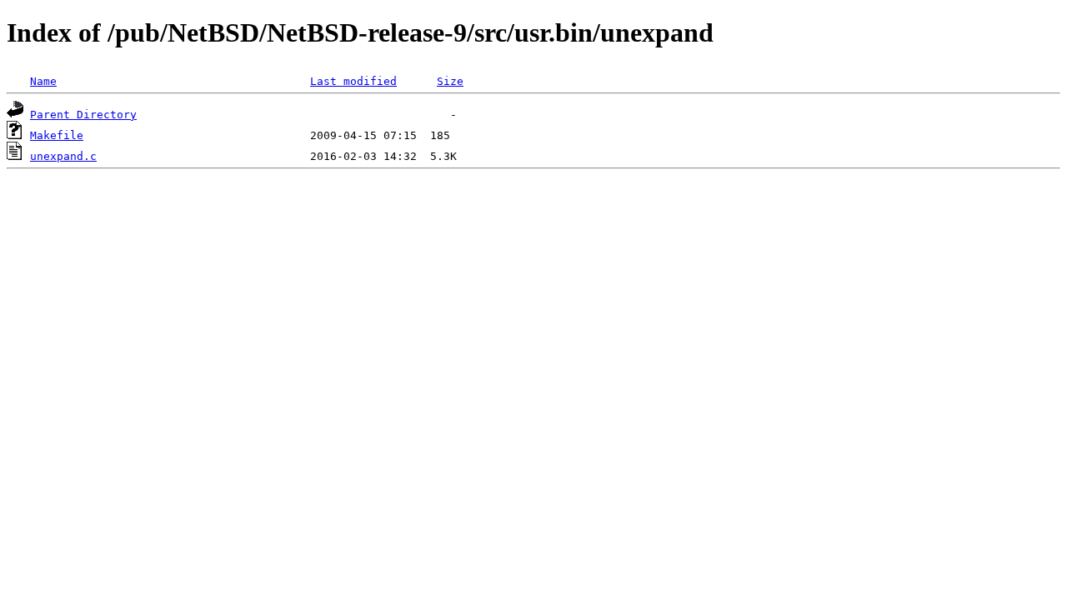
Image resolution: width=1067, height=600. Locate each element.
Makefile (56, 135)
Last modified (353, 81)
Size (450, 81)
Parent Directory (83, 114)
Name (43, 81)
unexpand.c (63, 156)
